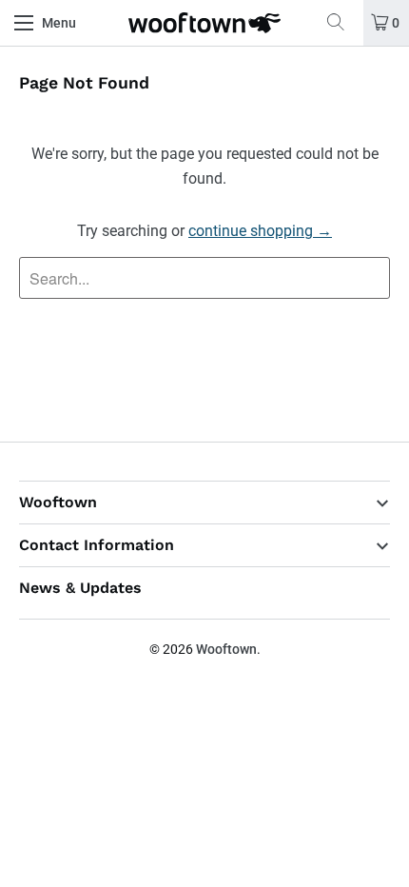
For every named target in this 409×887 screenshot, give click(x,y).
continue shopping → (260, 231)
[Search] (342, 23)
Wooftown (226, 649)
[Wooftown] (205, 23)
